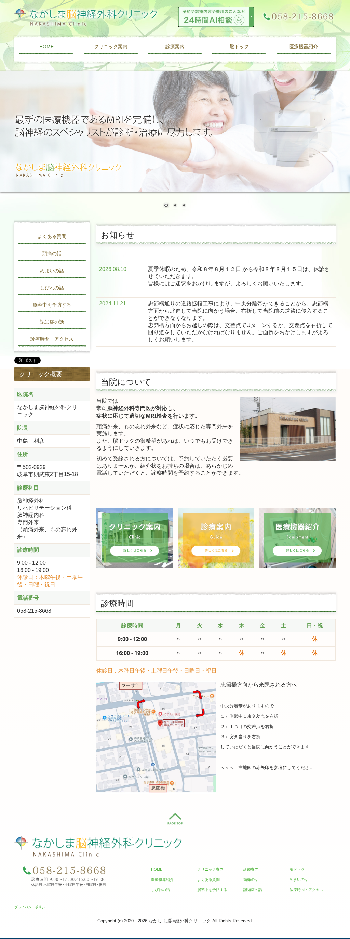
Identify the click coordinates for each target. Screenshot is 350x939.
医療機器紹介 (303, 46)
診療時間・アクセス (51, 339)
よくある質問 (52, 236)
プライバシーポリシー (31, 907)
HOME (46, 46)
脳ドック (239, 46)
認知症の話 (52, 322)
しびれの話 (52, 287)
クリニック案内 (110, 46)
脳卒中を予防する (52, 305)
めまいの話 (52, 270)
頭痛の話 (52, 253)
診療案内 (175, 46)
